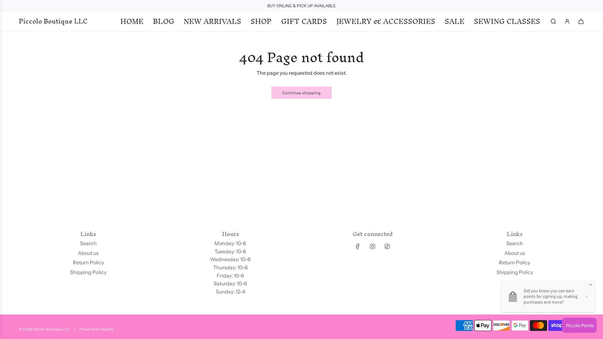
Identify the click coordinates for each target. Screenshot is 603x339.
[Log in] (567, 21)
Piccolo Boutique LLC (53, 21)
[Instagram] (372, 246)
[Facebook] (358, 246)
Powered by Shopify (96, 329)
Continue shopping (301, 92)
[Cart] (581, 21)
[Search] (553, 21)
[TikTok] (387, 246)
